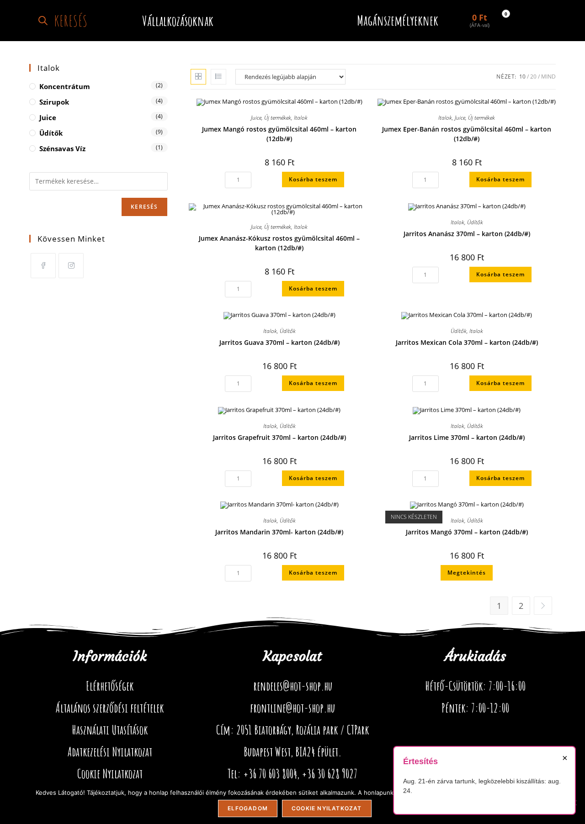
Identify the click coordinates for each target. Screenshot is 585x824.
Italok (301, 117)
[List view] (218, 77)
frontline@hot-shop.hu (292, 708)
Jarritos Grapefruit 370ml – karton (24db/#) (279, 437)
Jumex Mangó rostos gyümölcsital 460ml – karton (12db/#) (279, 134)
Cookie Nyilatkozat (110, 774)
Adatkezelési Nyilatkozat (110, 752)
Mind (548, 76)
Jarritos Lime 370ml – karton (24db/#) (467, 437)
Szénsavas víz (62, 148)
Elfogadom (248, 808)
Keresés (144, 207)
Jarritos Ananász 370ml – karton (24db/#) (467, 233)
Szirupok (54, 101)
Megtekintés (466, 572)
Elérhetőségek (109, 686)
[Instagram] (71, 265)
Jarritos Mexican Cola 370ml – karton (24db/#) (467, 342)
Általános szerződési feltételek (110, 708)
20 (533, 76)
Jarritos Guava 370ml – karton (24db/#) (279, 342)
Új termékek (277, 117)
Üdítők (475, 222)
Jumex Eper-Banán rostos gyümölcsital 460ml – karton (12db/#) (466, 134)
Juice (256, 117)
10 (522, 76)
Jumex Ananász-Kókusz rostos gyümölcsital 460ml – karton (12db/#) (279, 243)
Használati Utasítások (110, 730)
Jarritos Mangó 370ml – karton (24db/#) (467, 532)
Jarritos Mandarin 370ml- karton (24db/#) (279, 532)
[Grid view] (198, 77)
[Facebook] (43, 265)
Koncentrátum (64, 86)
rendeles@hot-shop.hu (292, 686)
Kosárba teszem (313, 179)
